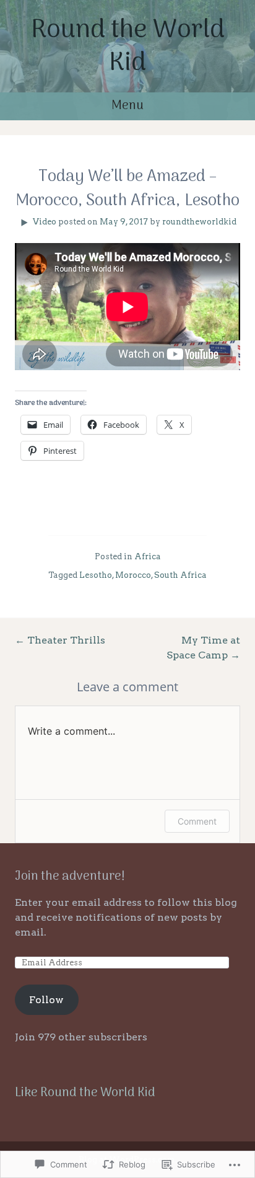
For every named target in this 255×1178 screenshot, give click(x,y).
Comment (197, 821)
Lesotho (95, 575)
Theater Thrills (60, 640)
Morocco (133, 575)
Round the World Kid (128, 47)
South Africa (180, 575)
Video (44, 221)
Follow (46, 1000)
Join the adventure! (70, 877)
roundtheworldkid (199, 221)
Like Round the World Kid (85, 1093)
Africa (147, 556)
